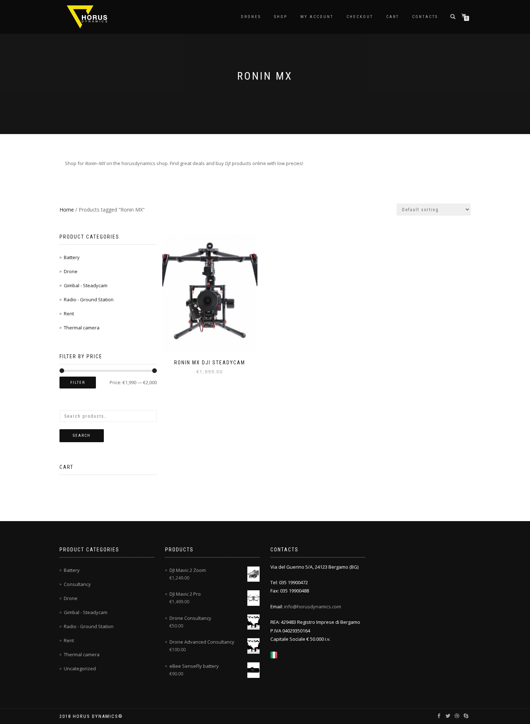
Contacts (425, 16)
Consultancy (77, 584)
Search (81, 435)
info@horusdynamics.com (312, 606)
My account (317, 16)
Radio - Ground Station (89, 299)
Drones (251, 16)
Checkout (359, 16)
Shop (280, 16)
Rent (69, 313)
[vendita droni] (273, 654)
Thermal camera (82, 327)
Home (66, 209)
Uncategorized (80, 668)
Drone (71, 271)
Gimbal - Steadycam (85, 285)
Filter (77, 382)
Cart (392, 16)
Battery (72, 257)
